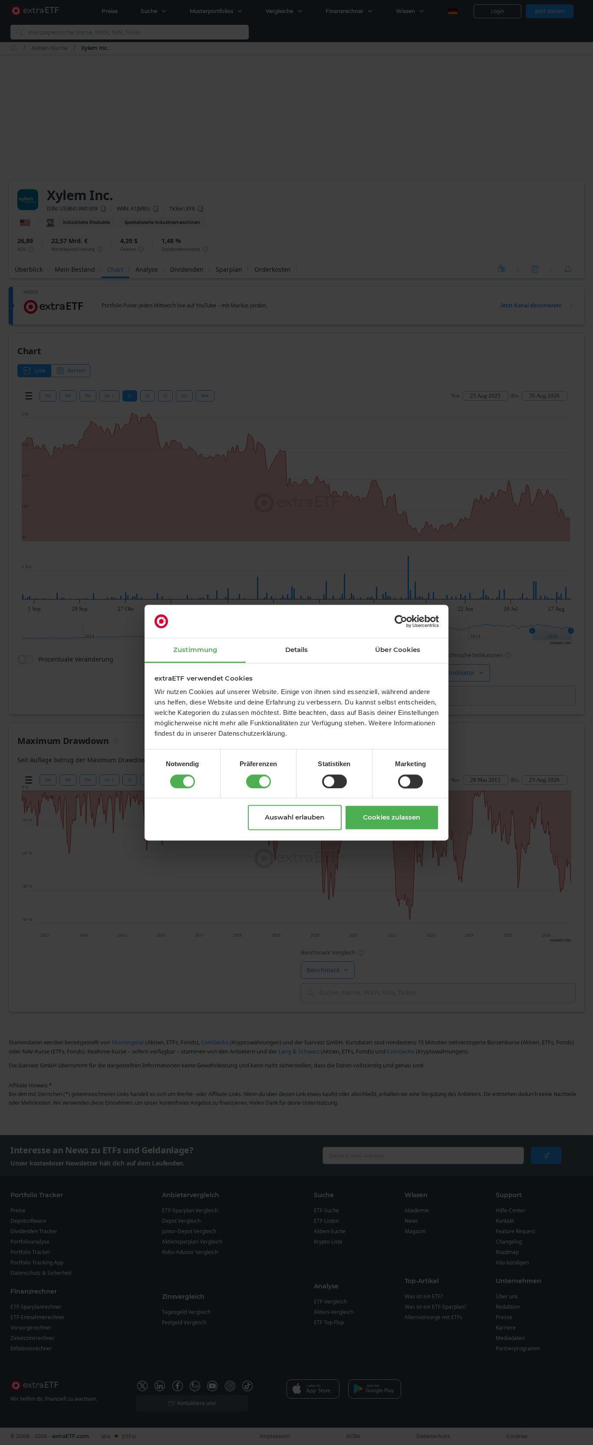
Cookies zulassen (391, 817)
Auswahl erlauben (294, 817)
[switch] (258, 781)
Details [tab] (296, 650)
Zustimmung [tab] (195, 650)
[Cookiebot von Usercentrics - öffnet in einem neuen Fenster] (401, 621)
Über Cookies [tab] (397, 650)
